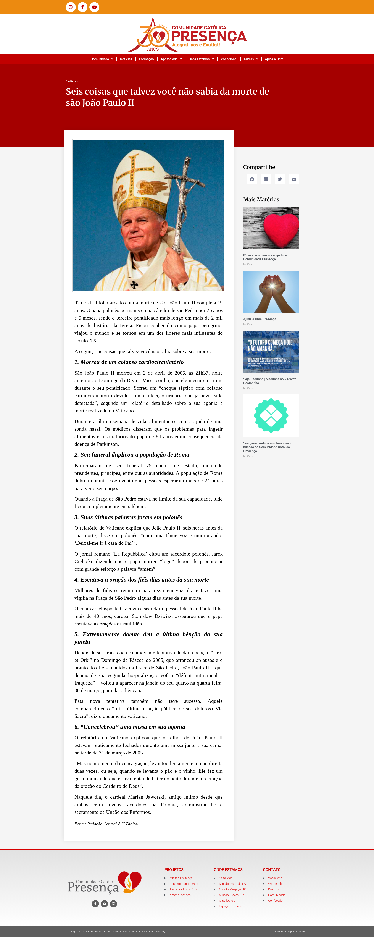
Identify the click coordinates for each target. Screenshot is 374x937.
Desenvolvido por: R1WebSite (291, 931)
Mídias (249, 59)
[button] (252, 179)
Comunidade (100, 59)
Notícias (126, 59)
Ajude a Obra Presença (259, 319)
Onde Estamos (199, 59)
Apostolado (169, 59)
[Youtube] (94, 7)
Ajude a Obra (274, 59)
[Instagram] (71, 7)
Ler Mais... (248, 264)
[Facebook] (95, 903)
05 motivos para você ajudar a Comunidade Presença (265, 257)
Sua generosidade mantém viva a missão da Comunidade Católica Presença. (267, 447)
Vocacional (229, 59)
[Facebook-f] (83, 7)
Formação (146, 59)
